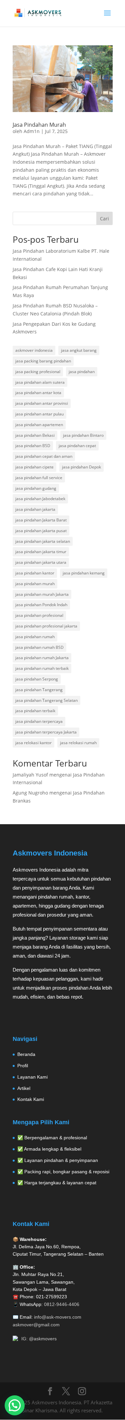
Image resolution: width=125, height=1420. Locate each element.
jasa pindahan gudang (35, 488)
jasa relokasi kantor (33, 743)
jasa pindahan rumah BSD (39, 647)
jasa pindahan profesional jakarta (46, 626)
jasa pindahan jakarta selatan (42, 541)
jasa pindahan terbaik (35, 711)
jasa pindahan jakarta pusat (41, 530)
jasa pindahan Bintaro (83, 435)
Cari (104, 218)
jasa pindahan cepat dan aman (43, 456)
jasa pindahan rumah (35, 636)
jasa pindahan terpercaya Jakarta (46, 732)
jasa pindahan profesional (39, 615)
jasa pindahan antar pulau (39, 414)
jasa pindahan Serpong (36, 679)
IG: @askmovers (39, 1338)
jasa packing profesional (37, 371)
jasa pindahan (82, 371)
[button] (15, 1405)
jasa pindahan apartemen (39, 424)
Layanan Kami (32, 1077)
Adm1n (32, 131)
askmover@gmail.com (36, 1324)
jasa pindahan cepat (77, 445)
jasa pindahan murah (35, 583)
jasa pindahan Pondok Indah (41, 604)
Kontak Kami (30, 1099)
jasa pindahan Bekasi (35, 435)
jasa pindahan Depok (81, 467)
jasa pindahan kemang (84, 573)
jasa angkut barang (79, 350)
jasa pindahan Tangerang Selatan (46, 700)
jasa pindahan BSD (32, 445)
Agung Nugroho (30, 793)
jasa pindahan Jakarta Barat (41, 520)
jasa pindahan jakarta (35, 509)
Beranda (26, 1054)
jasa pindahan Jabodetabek (40, 498)
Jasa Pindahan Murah (39, 124)
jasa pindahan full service (38, 477)
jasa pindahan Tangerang (39, 689)
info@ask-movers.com (57, 1317)
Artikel (23, 1088)
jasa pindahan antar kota (38, 392)
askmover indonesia (34, 350)
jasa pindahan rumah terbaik (42, 668)
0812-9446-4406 (61, 1304)
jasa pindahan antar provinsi (41, 403)
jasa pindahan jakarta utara (40, 562)
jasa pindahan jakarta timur (40, 551)
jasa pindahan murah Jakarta (42, 594)
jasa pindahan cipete (34, 467)
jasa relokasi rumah (78, 743)
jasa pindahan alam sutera (40, 382)
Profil (22, 1065)
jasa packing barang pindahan (43, 361)
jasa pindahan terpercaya (39, 721)
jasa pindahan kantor (34, 573)
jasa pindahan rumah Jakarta (42, 657)
